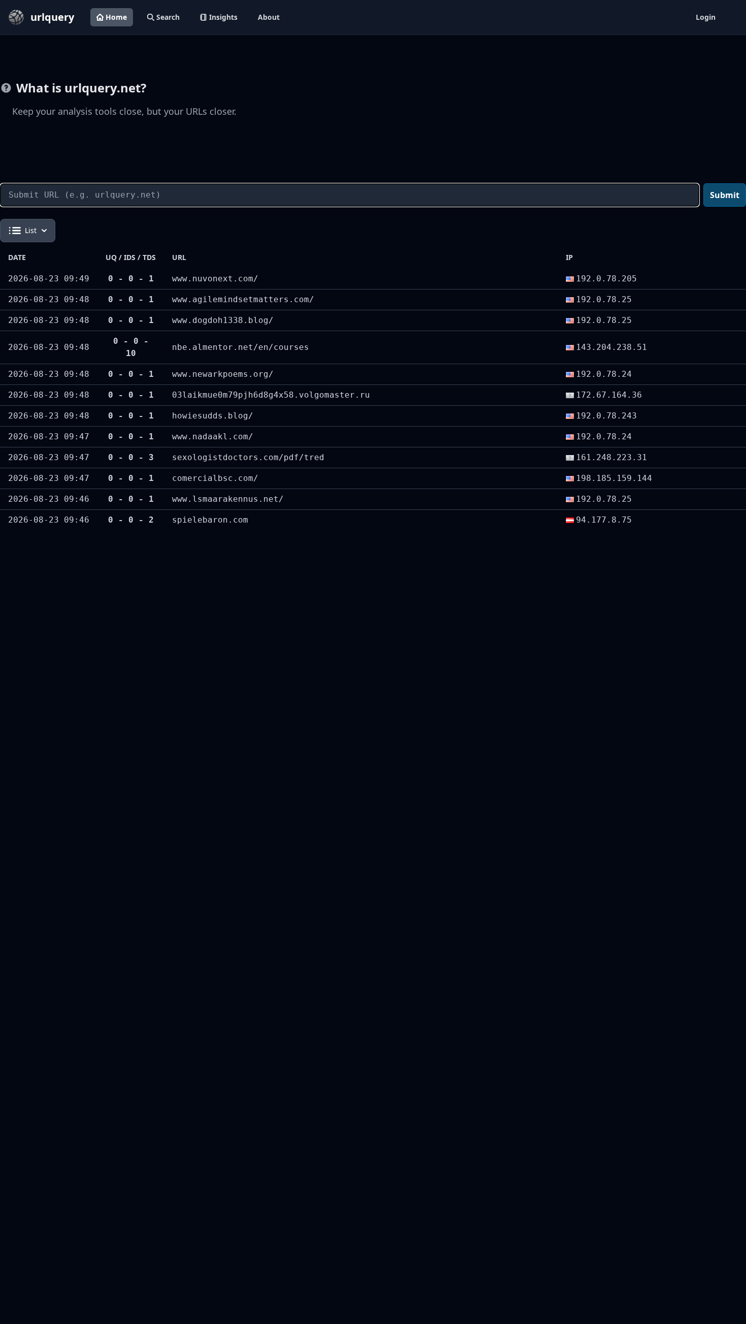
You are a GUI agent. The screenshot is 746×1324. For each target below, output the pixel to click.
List (31, 230)
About (269, 17)
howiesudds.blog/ (212, 416)
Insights (223, 17)
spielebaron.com (210, 520)
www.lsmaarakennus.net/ (228, 499)
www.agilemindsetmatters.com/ (243, 299)
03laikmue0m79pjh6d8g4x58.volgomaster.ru (271, 395)
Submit (724, 195)
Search (168, 17)
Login (706, 17)
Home (116, 17)
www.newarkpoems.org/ (223, 374)
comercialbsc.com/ (215, 478)
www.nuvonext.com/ (215, 278)
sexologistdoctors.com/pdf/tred (248, 457)
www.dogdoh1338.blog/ (223, 320)
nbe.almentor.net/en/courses (240, 347)
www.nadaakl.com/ (212, 436)
